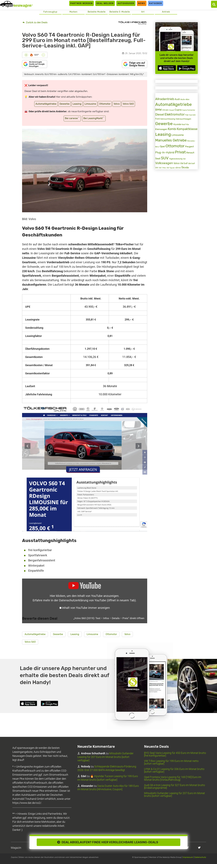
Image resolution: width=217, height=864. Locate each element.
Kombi (172, 129)
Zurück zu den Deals (36, 22)
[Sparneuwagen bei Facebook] (188, 847)
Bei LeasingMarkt (93, 118)
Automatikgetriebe (45, 103)
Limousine (90, 103)
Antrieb (166, 12)
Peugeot (189, 146)
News (141, 3)
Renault (190, 152)
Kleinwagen (161, 129)
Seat (157, 158)
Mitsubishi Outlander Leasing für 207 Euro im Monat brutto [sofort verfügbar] (105, 757)
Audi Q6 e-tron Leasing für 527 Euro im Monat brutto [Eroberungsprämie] (174, 786)
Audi (177, 99)
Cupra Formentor (188, 110)
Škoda (185, 167)
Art (143, 12)
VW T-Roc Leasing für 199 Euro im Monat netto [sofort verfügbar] (171, 762)
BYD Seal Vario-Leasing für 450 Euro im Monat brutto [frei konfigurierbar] (175, 754)
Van (184, 159)
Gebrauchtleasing (167, 119)
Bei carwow (72, 118)
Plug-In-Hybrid (164, 152)
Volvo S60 (128, 103)
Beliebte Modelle (97, 12)
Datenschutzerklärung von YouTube (97, 600)
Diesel (159, 114)
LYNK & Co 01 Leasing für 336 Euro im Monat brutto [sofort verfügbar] (174, 770)
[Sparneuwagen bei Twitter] (199, 847)
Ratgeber (155, 3)
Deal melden (105, 3)
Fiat (187, 115)
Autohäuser (126, 3)
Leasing (77, 103)
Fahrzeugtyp (50, 12)
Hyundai (177, 124)
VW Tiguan (171, 168)
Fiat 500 (192, 115)
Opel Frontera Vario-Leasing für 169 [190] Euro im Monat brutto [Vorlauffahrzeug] (172, 778)
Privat (180, 152)
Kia (187, 124)
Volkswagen (164, 163)
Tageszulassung (175, 159)
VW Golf (183, 163)
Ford (157, 119)
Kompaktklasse (187, 129)
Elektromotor (175, 114)
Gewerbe (64, 103)
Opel (162, 146)
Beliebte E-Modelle (119, 12)
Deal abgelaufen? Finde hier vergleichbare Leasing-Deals (110, 842)
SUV (165, 158)
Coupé (171, 110)
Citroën (165, 110)
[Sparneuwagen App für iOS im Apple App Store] (167, 68)
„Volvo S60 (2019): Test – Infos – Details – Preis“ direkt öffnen (109, 618)
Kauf (184, 124)
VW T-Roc (162, 168)
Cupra (178, 109)
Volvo (117, 103)
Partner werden (81, 3)
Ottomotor (105, 103)
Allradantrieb (164, 99)
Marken (73, 12)
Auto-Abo (184, 99)
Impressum (188, 857)
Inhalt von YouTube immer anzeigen (86, 608)
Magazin (16, 847)
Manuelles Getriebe (171, 140)
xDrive (178, 168)
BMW (158, 109)
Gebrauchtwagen (183, 119)
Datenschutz (200, 857)
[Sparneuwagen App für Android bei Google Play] (186, 68)
